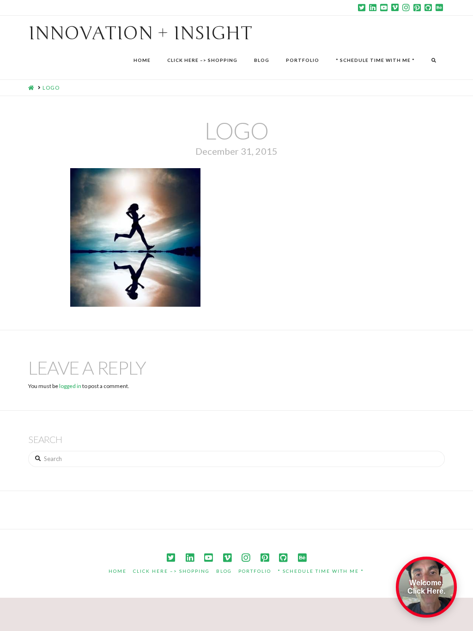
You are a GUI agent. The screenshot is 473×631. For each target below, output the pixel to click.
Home (118, 571)
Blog (224, 571)
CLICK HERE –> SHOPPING (171, 571)
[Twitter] (361, 7)
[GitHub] (428, 7)
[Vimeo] (394, 7)
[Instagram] (406, 7)
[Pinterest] (417, 7)
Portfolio (254, 571)
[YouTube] (383, 7)
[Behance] (439, 7)
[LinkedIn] (372, 7)
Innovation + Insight (140, 33)
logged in (70, 385)
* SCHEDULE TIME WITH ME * (321, 571)
